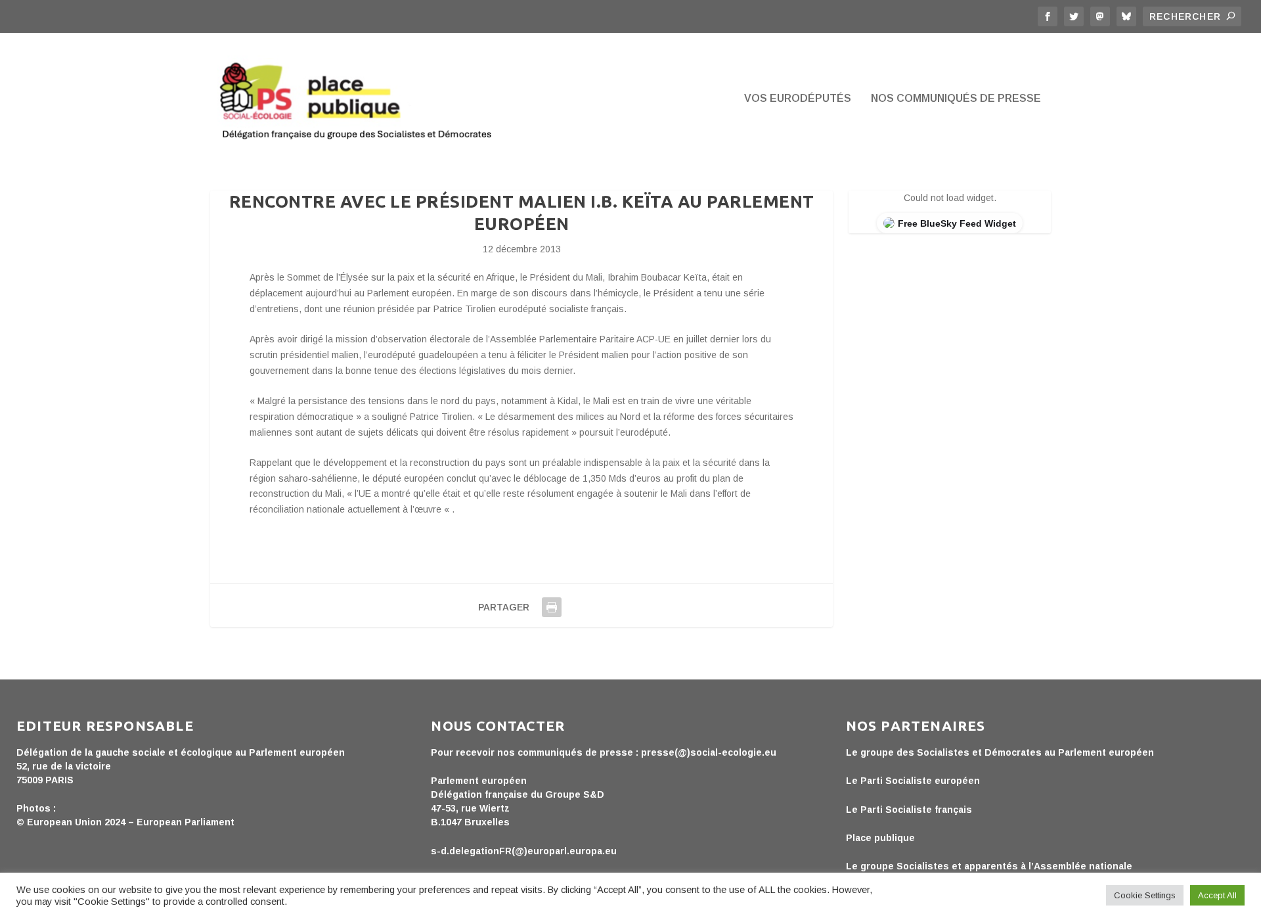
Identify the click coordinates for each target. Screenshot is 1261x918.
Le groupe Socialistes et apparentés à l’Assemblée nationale (989, 866)
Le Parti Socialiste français (909, 809)
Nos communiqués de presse (956, 98)
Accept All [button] (1217, 895)
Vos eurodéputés (797, 98)
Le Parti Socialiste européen (913, 780)
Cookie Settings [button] (1145, 895)
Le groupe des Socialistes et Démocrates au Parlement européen (1000, 752)
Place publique (880, 838)
